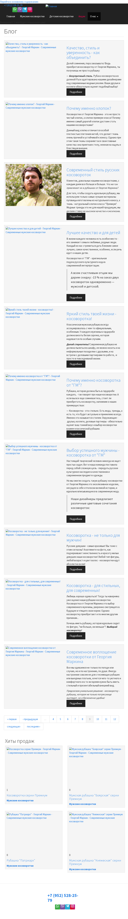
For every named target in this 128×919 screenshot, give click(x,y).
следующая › (14, 726)
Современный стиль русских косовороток (93, 172)
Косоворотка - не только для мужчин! (93, 537)
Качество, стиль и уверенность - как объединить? (83, 52)
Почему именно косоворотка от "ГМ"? (93, 382)
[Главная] (52, 6)
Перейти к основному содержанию (19, 1)
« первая (11, 719)
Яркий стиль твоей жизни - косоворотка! (91, 316)
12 (115, 719)
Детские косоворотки (62, 16)
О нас (93, 16)
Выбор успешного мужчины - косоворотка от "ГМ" (93, 452)
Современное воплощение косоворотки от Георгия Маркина (91, 656)
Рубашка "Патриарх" (21, 860)
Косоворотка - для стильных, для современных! (93, 588)
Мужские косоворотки (32, 16)
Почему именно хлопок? (88, 108)
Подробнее (76, 92)
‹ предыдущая (30, 719)
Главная (10, 16)
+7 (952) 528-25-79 (13, 5)
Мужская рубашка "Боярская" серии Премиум (94, 797)
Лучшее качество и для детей (93, 232)
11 (106, 719)
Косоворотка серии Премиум (27, 795)
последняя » (33, 726)
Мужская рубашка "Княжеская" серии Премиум (95, 862)
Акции (81, 16)
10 (97, 719)
